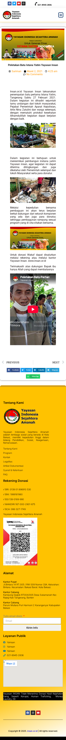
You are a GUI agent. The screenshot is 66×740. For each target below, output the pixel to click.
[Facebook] (27, 713)
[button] (60, 15)
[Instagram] (33, 713)
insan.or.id (32, 731)
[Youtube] (38, 713)
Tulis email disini (13, 616)
